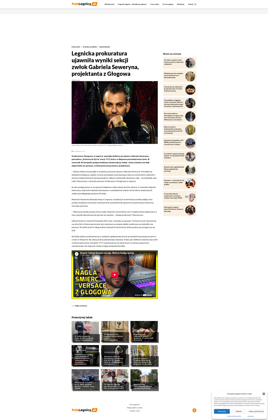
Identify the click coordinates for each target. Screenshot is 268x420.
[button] (264, 394)
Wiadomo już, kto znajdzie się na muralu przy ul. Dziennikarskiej (113, 337)
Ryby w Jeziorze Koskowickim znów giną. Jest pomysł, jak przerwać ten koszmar (143, 361)
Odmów (239, 411)
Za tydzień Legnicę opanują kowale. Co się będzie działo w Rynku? (114, 386)
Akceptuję (222, 411)
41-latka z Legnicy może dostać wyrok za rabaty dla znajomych (84, 338)
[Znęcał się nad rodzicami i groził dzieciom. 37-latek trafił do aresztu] (144, 331)
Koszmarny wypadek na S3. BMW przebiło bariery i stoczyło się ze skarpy (84, 385)
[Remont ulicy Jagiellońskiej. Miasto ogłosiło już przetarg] (190, 170)
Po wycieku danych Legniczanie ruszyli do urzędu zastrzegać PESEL (173, 196)
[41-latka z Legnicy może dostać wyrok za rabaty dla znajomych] (190, 63)
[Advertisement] (134, 30)
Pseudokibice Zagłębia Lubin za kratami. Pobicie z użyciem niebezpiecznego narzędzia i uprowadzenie (84, 359)
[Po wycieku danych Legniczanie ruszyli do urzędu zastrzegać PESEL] (190, 197)
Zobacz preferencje (256, 411)
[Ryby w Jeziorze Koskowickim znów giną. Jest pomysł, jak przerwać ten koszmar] (144, 355)
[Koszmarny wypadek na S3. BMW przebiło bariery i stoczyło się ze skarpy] (85, 379)
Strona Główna (90, 47)
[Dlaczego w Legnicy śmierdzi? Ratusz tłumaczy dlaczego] (190, 210)
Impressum (251, 416)
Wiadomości (104, 47)
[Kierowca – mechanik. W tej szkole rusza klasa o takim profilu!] (190, 183)
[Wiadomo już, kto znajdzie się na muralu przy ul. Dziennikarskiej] (114, 331)
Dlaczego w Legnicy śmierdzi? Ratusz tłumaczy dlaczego (173, 209)
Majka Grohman (81, 306)
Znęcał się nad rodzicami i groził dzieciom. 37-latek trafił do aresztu (143, 337)
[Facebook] (194, 410)
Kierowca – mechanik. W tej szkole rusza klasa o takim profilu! (174, 182)
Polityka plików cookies (234, 416)
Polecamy (76, 47)
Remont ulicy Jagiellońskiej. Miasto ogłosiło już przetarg (143, 386)
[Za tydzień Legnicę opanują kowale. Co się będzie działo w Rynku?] (190, 157)
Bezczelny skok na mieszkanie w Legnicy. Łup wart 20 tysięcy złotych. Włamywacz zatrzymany (113, 360)
